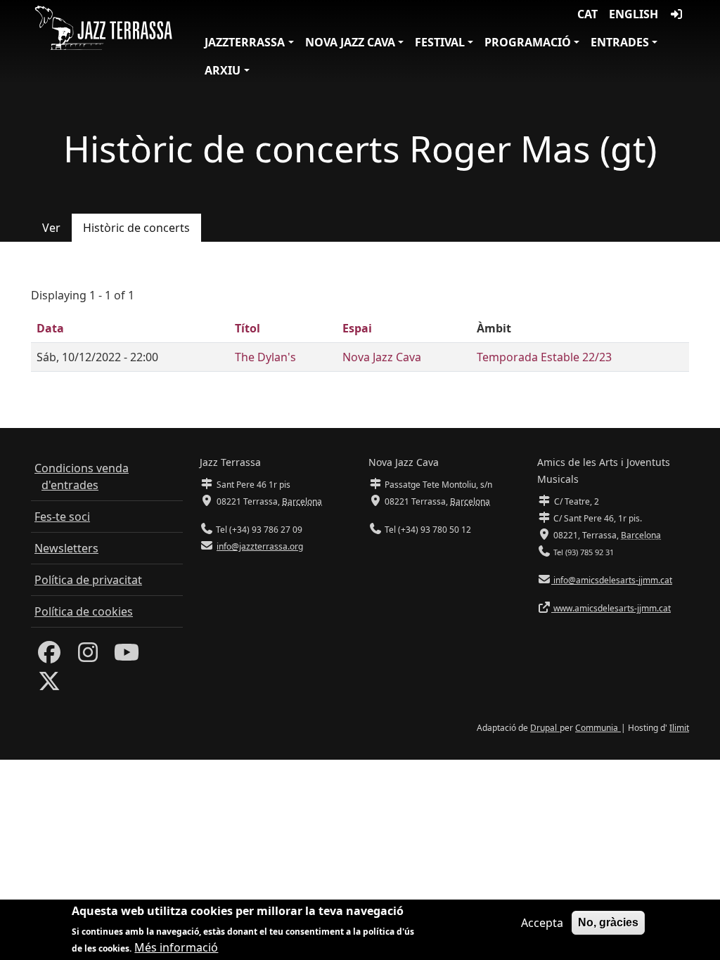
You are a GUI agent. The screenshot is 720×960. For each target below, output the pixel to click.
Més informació (176, 947)
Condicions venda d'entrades (81, 476)
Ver (51, 227)
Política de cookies (83, 611)
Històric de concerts (136, 227)
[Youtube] (126, 656)
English (633, 14)
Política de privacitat (88, 580)
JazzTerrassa (245, 42)
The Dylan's (265, 357)
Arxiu (222, 70)
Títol (247, 328)
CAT (587, 14)
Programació (527, 42)
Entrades (620, 42)
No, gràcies (608, 922)
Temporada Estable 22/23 (544, 357)
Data (50, 328)
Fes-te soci (62, 516)
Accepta (542, 922)
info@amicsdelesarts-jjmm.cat (611, 580)
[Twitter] (49, 685)
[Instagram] (88, 656)
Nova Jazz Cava (350, 42)
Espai (357, 328)
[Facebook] (49, 656)
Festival (440, 42)
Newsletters (66, 548)
